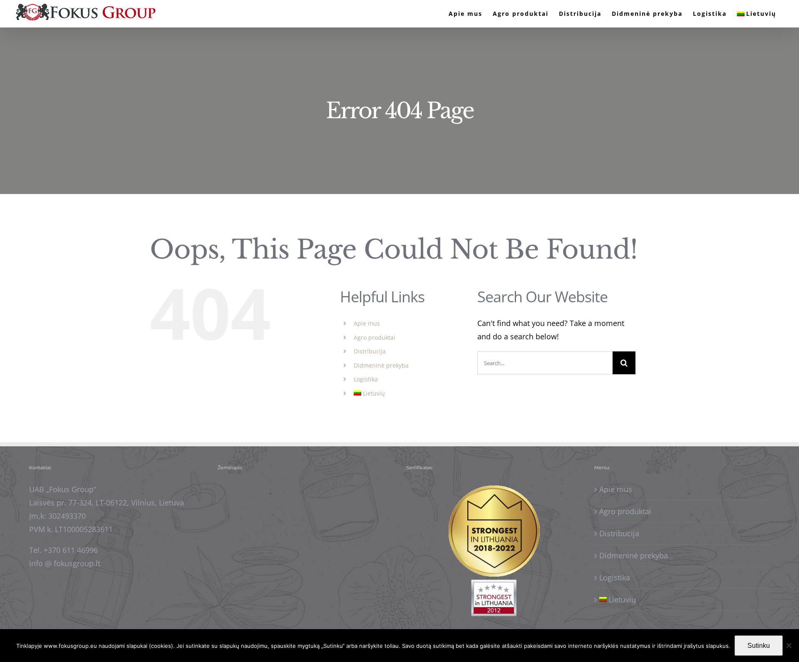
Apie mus (367, 323)
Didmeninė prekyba (381, 365)
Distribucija (370, 351)
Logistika (366, 379)
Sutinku (758, 645)
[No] (788, 645)
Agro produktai (374, 337)
